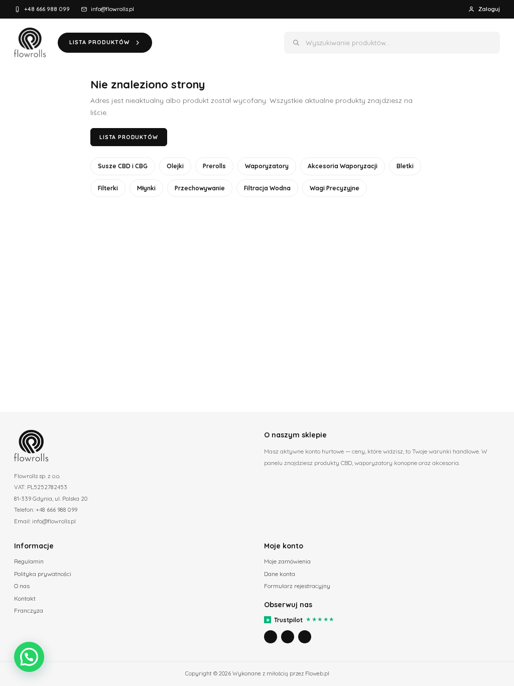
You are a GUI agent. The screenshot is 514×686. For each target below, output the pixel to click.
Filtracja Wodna (267, 188)
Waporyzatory (267, 166)
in (288, 636)
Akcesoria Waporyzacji (342, 166)
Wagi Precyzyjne (334, 188)
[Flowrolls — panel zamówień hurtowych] (30, 43)
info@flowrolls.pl (112, 9)
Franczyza (28, 610)
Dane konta (279, 574)
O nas (22, 586)
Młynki (146, 188)
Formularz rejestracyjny (297, 586)
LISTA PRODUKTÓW (99, 42)
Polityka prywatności (42, 574)
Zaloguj (489, 9)
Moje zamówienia (287, 561)
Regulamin (29, 561)
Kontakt (25, 598)
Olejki (175, 166)
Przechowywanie (200, 188)
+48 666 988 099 (47, 9)
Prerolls (214, 166)
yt (305, 636)
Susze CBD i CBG (123, 166)
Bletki (405, 166)
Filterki (108, 188)
